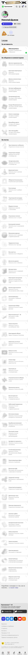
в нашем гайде (13, 587)
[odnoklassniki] (24, 619)
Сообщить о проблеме (7, 626)
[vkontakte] (11, 619)
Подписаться (8, 23)
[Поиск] (17, 7)
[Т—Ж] (14, 3)
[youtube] (20, 619)
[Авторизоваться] (23, 7)
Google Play (7, 611)
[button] (17, 24)
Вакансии (4, 624)
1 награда (4, 40)
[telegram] (7, 619)
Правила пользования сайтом (9, 637)
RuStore (20, 611)
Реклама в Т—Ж (5, 633)
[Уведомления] (20, 7)
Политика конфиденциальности (10, 635)
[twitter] (16, 619)
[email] (3, 619)
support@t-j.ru (10, 644)
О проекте (4, 628)
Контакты (4, 630)
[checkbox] (26, 7)
